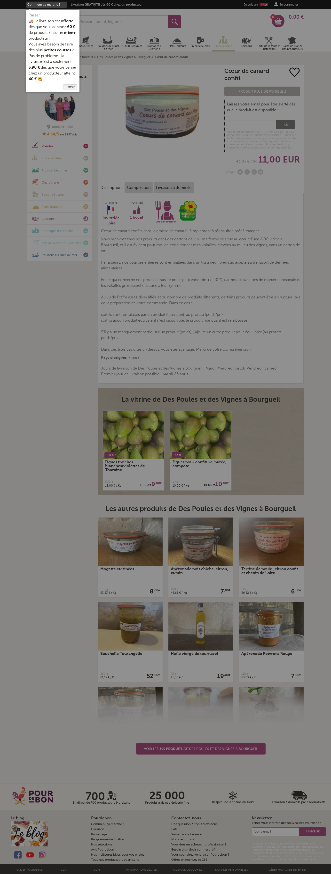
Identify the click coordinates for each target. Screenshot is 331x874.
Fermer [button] (70, 86)
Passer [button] (34, 15)
